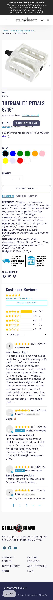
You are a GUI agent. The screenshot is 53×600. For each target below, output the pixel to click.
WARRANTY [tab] (21, 196)
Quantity (6, 173)
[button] (12, 311)
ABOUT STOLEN (36, 566)
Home (5, 30)
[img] (23, 344)
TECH (5, 571)
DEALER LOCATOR (33, 559)
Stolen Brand (30, 115)
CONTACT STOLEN (8, 559)
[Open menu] (5, 20)
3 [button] (26, 505)
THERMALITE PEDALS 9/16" (15, 33)
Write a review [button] (26, 302)
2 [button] (20, 505)
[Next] (49, 65)
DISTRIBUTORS (11, 566)
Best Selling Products (22, 30)
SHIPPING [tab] (33, 196)
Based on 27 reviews (19, 298)
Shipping (6, 127)
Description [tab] (8, 196)
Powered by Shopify (36, 595)
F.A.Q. (30, 571)
